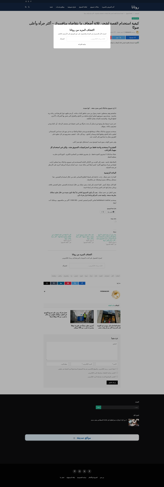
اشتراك (62, 39)
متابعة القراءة (82, 44)
